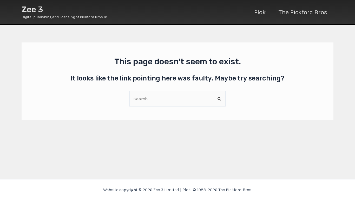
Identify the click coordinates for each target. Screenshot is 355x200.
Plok (260, 12)
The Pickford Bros (302, 12)
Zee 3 (32, 9)
